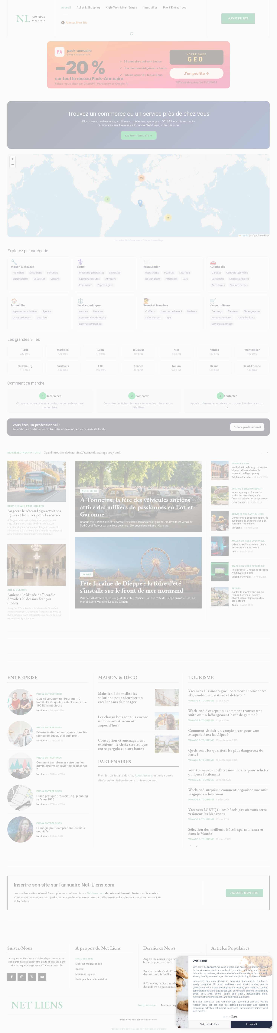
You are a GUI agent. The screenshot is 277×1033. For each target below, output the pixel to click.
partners (211, 967)
